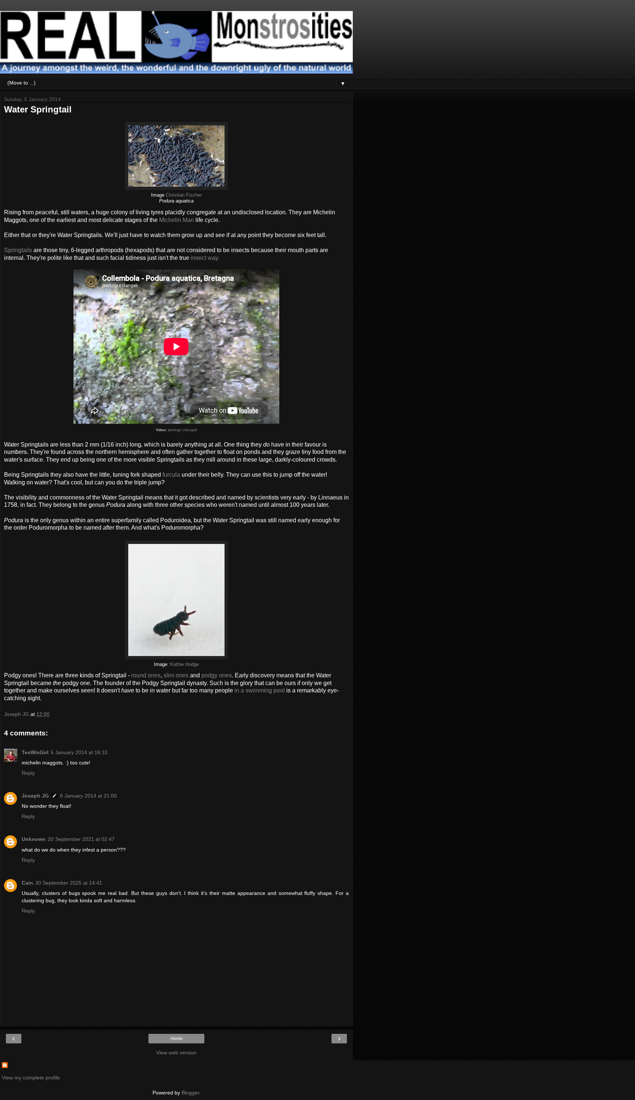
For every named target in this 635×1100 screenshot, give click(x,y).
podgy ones (216, 675)
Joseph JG (35, 796)
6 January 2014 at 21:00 (88, 796)
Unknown (34, 839)
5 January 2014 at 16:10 (79, 752)
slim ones (176, 675)
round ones (146, 675)
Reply (28, 773)
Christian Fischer (184, 195)
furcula (171, 475)
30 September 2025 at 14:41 (68, 883)
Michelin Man (176, 220)
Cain (27, 883)
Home (177, 1038)
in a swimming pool (259, 690)
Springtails (18, 250)
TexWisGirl (35, 752)
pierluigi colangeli (182, 430)
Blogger (190, 1093)
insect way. (205, 258)
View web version (176, 1053)
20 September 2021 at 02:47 (81, 839)
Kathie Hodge (184, 664)
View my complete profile (31, 1078)
